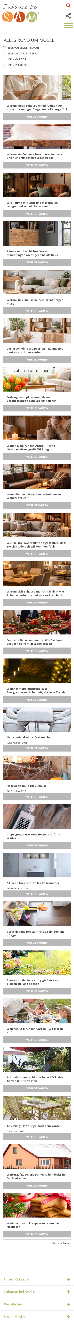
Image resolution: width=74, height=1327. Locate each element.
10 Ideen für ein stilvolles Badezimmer (33, 883)
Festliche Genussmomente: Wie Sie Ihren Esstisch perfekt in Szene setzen (35, 641)
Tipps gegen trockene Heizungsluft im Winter (33, 836)
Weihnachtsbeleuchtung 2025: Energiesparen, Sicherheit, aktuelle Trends (36, 690)
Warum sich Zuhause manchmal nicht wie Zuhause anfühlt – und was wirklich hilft (35, 593)
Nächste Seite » (61, 1243)
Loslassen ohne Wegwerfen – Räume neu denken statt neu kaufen (35, 350)
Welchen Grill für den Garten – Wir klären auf (35, 1030)
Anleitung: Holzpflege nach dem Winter (34, 1126)
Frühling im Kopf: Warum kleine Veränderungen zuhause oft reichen (32, 399)
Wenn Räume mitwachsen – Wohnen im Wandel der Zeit (34, 496)
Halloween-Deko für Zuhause (27, 786)
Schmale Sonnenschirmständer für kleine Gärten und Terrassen (35, 1079)
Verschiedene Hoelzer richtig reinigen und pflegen (36, 933)
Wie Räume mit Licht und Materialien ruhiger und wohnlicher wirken (32, 204)
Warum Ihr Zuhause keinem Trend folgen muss (35, 301)
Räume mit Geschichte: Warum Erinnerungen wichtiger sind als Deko (32, 253)
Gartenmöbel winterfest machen (29, 737)
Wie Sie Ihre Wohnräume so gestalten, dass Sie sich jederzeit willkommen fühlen (37, 544)
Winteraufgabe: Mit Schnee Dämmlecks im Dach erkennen (36, 1176)
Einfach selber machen (24, 47)
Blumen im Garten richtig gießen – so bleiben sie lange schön (32, 982)
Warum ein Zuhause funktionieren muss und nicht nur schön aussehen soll (34, 156)
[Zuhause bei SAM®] (24, 12)
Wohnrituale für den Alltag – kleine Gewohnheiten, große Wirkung (31, 447)
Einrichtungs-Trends (23, 53)
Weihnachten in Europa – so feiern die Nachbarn (33, 1225)
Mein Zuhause (17, 65)
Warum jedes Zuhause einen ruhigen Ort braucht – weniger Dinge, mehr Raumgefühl (37, 107)
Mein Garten (17, 59)
